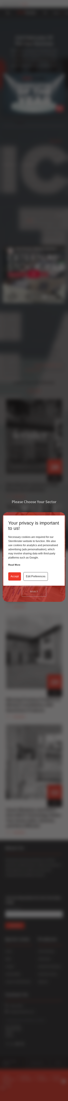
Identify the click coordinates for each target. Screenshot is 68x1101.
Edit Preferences (35, 576)
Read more (14, 564)
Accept (15, 576)
